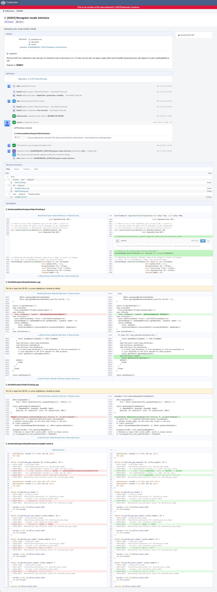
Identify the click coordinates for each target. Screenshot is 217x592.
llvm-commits (42, 110)
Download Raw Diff (187, 35)
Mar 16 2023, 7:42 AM (164, 116)
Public (20, 22)
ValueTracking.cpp (21, 191)
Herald (19, 92)
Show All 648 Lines (59, 216)
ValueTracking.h (20, 182)
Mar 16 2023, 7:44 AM (160, 122)
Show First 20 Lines (44, 216)
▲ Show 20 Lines (44, 276)
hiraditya (60, 95)
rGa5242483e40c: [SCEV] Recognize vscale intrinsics (47, 47)
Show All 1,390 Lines (58, 335)
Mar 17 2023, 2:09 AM (164, 151)
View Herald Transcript (59, 92)
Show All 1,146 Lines (59, 396)
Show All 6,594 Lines (59, 293)
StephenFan (41, 95)
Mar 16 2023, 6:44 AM (164, 86)
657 (18, 137)
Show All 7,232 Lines (57, 379)
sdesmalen (35, 42)
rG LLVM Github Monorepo (37, 79)
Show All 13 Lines (58, 450)
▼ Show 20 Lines (73, 216)
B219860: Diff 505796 (56, 116)
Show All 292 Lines (57, 276)
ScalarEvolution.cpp (22, 188)
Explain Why (92, 151)
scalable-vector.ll (21, 197)
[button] (203, 240)
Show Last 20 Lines (72, 276)
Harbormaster (22, 116)
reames (33, 44)
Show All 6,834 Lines (57, 438)
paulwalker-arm (36, 39)
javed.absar (51, 95)
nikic (15, 29)
